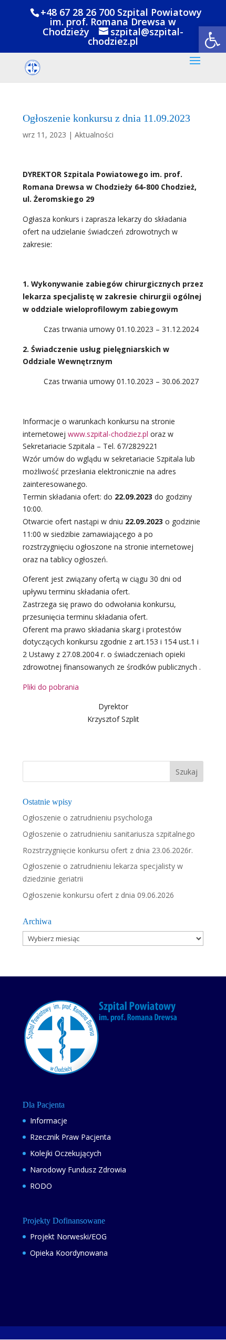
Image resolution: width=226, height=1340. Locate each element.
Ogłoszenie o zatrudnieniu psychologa (87, 818)
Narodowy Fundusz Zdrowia (78, 1170)
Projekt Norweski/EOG (68, 1236)
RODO (41, 1186)
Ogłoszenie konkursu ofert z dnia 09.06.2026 (98, 895)
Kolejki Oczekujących (65, 1153)
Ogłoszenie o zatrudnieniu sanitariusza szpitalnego (109, 834)
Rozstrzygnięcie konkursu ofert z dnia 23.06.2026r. (108, 850)
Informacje (48, 1121)
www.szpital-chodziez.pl (108, 434)
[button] (212, 40)
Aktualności (94, 135)
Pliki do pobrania (51, 687)
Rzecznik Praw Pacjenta (70, 1137)
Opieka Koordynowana (69, 1253)
